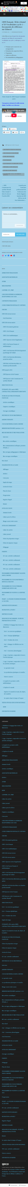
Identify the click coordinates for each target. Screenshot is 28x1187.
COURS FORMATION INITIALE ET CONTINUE (13, 305)
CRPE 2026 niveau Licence (9, 314)
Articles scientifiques (8, 402)
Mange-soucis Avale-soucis (10, 521)
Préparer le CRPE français (10, 166)
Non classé (5, 461)
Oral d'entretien (7, 318)
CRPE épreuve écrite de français (12, 149)
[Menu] (4, 14)
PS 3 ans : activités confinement (11, 564)
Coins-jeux (6, 478)
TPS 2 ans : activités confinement (11, 569)
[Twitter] (6, 255)
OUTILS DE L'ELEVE (7, 508)
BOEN (4, 707)
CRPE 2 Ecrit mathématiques (10, 335)
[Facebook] (8, 255)
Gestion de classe (7, 486)
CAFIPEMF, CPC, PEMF (8, 290)
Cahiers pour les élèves (9, 517)
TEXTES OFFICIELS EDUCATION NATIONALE (13, 702)
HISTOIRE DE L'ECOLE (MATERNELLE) (12, 415)
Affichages (6, 469)
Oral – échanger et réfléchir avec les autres (13, 1028)
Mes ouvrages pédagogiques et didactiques (14, 452)
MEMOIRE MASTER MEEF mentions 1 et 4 (13, 428)
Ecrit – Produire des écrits (11, 640)
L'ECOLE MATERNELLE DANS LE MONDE (12, 424)
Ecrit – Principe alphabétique (11, 635)
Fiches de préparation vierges (11, 538)
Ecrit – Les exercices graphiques (12, 631)
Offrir (23, 3)
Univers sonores (8, 677)
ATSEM (4, 281)
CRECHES (4, 309)
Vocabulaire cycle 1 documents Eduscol (12, 174)
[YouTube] (11, 255)
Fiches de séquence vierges (10, 543)
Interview (5, 437)
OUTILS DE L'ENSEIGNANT (9, 525)
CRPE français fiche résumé (10, 153)
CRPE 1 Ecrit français (8, 331)
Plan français (7, 160)
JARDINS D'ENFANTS (7, 419)
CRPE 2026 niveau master (8, 322)
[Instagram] (3, 255)
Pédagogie (6, 547)
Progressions (6, 495)
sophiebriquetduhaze (17, 32)
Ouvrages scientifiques (9, 411)
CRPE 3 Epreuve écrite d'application (12, 340)
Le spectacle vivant (9, 668)
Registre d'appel (7, 499)
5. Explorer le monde (8, 687)
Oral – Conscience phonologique (12, 651)
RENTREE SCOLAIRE (7, 614)
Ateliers (5, 473)
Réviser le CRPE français (10, 170)
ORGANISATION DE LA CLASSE (10, 465)
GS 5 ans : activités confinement (11, 556)
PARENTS (4, 551)
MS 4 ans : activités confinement (11, 560)
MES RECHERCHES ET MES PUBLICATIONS (13, 432)
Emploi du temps (7, 482)
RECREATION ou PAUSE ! (8, 610)
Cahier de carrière (8, 530)
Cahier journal (7, 534)
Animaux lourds (7, 512)
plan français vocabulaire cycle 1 (13, 163)
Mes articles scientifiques (9, 441)
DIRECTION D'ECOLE (7, 385)
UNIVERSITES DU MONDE (8, 711)
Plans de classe (7, 491)
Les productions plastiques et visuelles (14, 672)
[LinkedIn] (14, 255)
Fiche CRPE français (8, 156)
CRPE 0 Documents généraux (10, 327)
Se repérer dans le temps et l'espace (13, 698)
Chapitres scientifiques (9, 406)
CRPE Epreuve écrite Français (12, 145)
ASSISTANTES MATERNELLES (9, 277)
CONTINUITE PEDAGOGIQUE (9, 301)
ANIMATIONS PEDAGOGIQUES (10, 273)
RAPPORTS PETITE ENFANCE (9, 605)
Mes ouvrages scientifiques (10, 456)
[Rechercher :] (14, 234)
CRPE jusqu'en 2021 (7, 370)
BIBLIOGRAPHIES (6, 286)
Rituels (5, 504)
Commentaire (19, 225)
